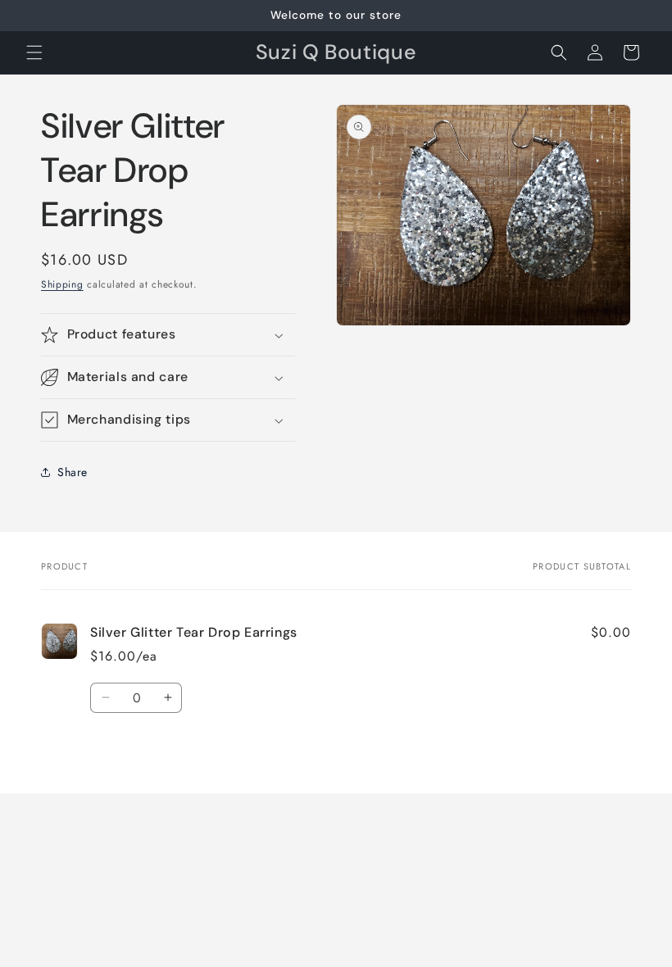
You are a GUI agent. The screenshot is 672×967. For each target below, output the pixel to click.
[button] (34, 52)
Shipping (62, 284)
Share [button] (72, 472)
